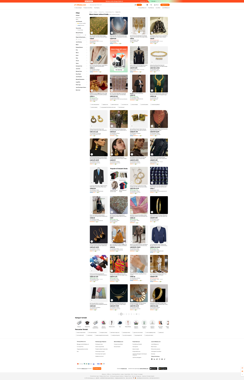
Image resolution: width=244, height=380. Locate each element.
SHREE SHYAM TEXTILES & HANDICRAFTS (158, 191)
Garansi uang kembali (99, 346)
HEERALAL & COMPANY (115, 280)
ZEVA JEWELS (133, 134)
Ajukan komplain (136, 349)
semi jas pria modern (149, 335)
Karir (78, 351)
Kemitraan (153, 353)
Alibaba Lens (84, 368)
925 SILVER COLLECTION (155, 134)
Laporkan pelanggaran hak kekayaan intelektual (140, 354)
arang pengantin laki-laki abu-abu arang (108, 107)
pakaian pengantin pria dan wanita (102, 335)
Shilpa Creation (133, 70)
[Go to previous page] (119, 314)
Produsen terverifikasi (118, 344)
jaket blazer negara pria (115, 332)
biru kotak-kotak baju (93, 332)
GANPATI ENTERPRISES (134, 249)
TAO (132, 374)
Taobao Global (127, 374)
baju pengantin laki (138, 335)
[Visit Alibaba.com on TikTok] (164, 359)
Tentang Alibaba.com (81, 341)
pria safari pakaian (144, 104)
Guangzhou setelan (103, 332)
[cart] (151, 5)
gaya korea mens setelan (138, 332)
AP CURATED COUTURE (94, 70)
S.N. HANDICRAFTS (134, 279)
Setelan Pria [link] (118, 12)
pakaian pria (161, 332)
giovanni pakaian (94, 107)
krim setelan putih (80, 335)
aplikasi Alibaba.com (144, 368)
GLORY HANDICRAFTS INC (95, 134)
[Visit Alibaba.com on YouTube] (162, 359)
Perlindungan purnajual (99, 351)
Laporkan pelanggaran (137, 357)
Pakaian (95, 12)
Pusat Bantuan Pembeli (137, 344)
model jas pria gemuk (116, 335)
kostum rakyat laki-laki (81, 332)
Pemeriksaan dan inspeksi (100, 353)
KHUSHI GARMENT (113, 221)
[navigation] (81, 163)
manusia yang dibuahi (155, 104)
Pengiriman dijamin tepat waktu (101, 349)
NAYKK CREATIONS (154, 98)
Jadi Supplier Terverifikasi (156, 351)
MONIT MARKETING (154, 42)
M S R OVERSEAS (113, 134)
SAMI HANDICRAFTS (154, 308)
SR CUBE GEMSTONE (154, 220)
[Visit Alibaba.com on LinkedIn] (154, 359)
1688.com (109, 374)
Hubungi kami (135, 346)
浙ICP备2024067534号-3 (154, 378)
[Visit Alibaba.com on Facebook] (152, 359)
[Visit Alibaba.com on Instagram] (159, 359)
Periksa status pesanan (155, 349)
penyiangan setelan (126, 332)
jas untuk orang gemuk (127, 335)
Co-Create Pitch (80, 346)
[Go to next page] (139, 314)
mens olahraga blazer (95, 104)
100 (136, 314)
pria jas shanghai (135, 104)
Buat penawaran (117, 346)
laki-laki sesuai (121, 107)
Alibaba (90, 12)
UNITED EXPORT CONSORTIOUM (96, 191)
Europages (140, 374)
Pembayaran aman (99, 344)
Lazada (122, 374)
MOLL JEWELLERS (93, 100)
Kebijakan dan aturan (99, 356)
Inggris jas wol (105, 104)
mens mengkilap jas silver (150, 332)
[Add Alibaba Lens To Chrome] (97, 368)
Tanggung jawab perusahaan (82, 349)
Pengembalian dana (136, 351)
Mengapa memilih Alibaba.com (83, 344)
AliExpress (104, 374)
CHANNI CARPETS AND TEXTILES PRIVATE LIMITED (119, 98)
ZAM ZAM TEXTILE (93, 308)
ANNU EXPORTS (153, 162)
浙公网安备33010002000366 (143, 378)
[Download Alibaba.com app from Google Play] (163, 368)
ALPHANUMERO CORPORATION (136, 98)
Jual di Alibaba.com (155, 344)
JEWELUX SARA (113, 42)
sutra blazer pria (125, 104)
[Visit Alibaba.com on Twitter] (157, 359)
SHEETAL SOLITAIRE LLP (155, 70)
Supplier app (124, 368)
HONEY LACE (132, 221)
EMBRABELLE (92, 42)
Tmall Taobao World (116, 374)
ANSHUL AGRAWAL (134, 41)
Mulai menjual (154, 346)
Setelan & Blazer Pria (110, 12)
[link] (242, 368)
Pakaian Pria (101, 12)
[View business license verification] (133, 378)
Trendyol (135, 374)
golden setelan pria (115, 104)
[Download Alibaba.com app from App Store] (153, 368)
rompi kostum (89, 335)
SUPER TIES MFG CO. (94, 280)
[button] (135, 5)
